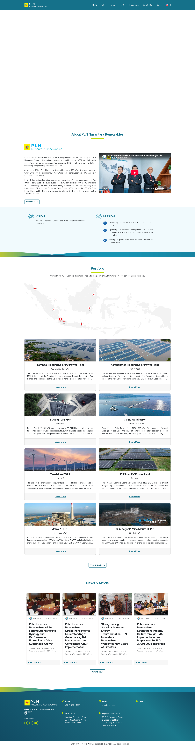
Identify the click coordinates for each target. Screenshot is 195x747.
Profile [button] (103, 5)
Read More (33, 662)
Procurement (134, 5)
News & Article (148, 5)
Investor (114, 5)
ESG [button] (122, 5)
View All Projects (97, 565)
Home (95, 5)
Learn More (32, 77)
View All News (97, 672)
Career (159, 5)
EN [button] (169, 5)
